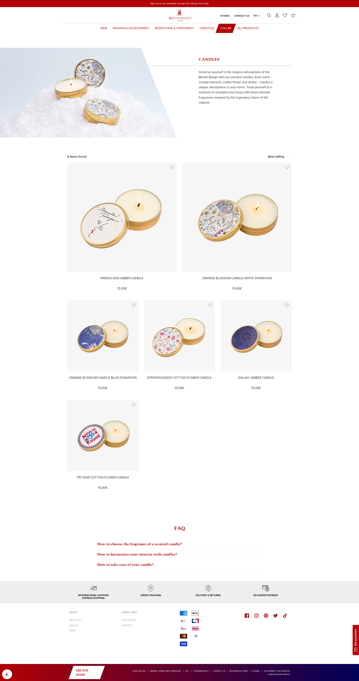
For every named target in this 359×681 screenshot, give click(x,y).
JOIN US (73, 625)
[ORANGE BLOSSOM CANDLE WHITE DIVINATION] (237, 217)
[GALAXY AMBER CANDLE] (256, 335)
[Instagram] (256, 615)
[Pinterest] (266, 615)
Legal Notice (139, 671)
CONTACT (127, 625)
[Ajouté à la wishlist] (172, 167)
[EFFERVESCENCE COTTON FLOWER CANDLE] (179, 335)
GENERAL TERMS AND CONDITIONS (165, 671)
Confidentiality (201, 671)
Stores (225, 16)
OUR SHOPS (128, 620)
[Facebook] (247, 615)
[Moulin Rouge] (179, 15)
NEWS (72, 630)
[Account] (277, 15)
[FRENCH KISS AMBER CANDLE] (122, 217)
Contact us (241, 16)
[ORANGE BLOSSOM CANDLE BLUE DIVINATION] (102, 335)
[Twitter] (275, 615)
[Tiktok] (285, 615)
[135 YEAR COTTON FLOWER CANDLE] (102, 435)
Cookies (256, 671)
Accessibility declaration (277, 671)
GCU (187, 671)
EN (255, 15)
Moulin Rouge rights (279, 674)
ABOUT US (75, 620)
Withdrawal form (238, 671)
